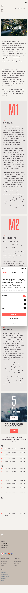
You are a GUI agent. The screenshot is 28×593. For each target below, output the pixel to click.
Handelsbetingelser (4, 574)
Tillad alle (14, 314)
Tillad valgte (14, 318)
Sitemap (2, 580)
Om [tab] (23, 272)
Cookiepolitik (3, 572)
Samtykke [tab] (5, 272)
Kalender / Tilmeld (21, 8)
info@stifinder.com (5, 545)
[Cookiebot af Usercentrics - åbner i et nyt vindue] (20, 268)
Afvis (14, 323)
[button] (15, 8)
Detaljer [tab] (14, 272)
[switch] (24, 300)
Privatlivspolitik (3, 578)
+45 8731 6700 (5, 543)
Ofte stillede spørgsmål (5, 576)
